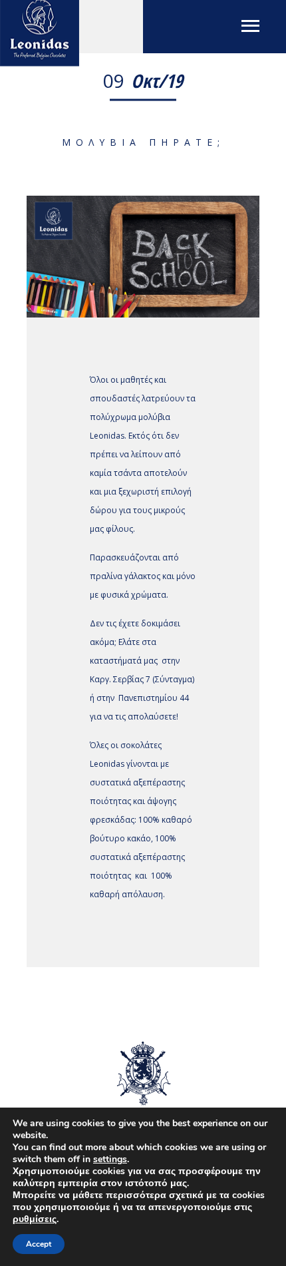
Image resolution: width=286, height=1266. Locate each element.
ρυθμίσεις (35, 1219)
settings (110, 1159)
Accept (38, 1244)
